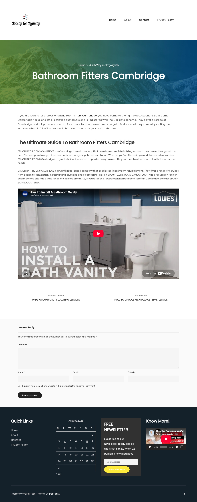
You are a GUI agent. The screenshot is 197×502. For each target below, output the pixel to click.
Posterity (54, 494)
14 (81, 448)
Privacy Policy (19, 445)
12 (70, 448)
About (14, 435)
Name (21, 372)
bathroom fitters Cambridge (78, 115)
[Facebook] (184, 20)
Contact (16, 440)
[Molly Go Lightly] (26, 20)
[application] (166, 439)
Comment (23, 344)
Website (131, 372)
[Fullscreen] (181, 447)
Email (76, 372)
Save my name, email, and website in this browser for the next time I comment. (58, 386)
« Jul (58, 474)
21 (82, 454)
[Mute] (177, 447)
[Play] (150, 447)
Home (14, 430)
